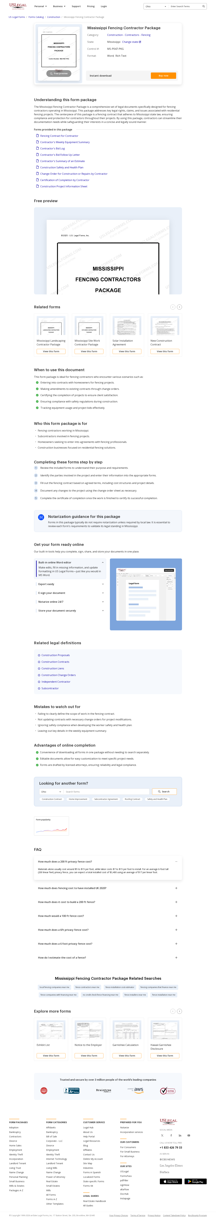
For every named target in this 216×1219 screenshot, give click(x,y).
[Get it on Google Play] (195, 1181)
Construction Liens (53, 668)
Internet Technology (56, 1158)
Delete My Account (93, 1158)
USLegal (124, 1171)
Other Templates (55, 1203)
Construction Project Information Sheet (63, 186)
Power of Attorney (55, 1176)
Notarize (124, 1127)
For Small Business (130, 1151)
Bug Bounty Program (197, 1215)
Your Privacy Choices (118, 1215)
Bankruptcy (15, 1132)
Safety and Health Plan (157, 799)
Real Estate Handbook (94, 1201)
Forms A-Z (51, 1199)
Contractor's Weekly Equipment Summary (65, 142)
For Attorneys (127, 1156)
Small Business (17, 1181)
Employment (15, 1149)
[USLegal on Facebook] (171, 1135)
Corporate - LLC (54, 1140)
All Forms (51, 1194)
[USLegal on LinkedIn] (179, 1135)
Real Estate (52, 1181)
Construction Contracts (55, 662)
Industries (88, 1167)
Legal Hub (88, 1127)
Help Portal (89, 1136)
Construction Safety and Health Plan (61, 167)
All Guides (88, 1205)
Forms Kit (88, 1185)
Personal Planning (18, 1176)
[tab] (70, 568)
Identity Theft (16, 1154)
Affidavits (51, 1127)
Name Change (16, 1172)
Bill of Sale (51, 1136)
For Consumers (128, 1147)
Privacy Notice (154, 1215)
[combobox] (156, 6)
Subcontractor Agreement (106, 799)
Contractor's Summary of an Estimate (62, 161)
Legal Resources (91, 1140)
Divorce (13, 1140)
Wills (48, 1190)
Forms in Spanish (92, 1172)
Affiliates (87, 1149)
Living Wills (51, 1167)
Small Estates (53, 1185)
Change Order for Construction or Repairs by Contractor (74, 173)
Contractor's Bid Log (52, 148)
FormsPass (126, 1175)
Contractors (15, 1136)
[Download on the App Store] (171, 1181)
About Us (88, 1132)
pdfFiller (124, 1180)
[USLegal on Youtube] (188, 1135)
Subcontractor (50, 688)
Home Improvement (78, 799)
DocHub (124, 1193)
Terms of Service (137, 1215)
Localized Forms (91, 1176)
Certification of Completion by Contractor (64, 180)
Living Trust (15, 1167)
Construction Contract (52, 799)
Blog (85, 1145)
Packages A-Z (16, 1190)
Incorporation (16, 1158)
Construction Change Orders (59, 675)
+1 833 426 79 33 (171, 1147)
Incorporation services (131, 1132)
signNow (124, 1184)
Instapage (125, 1198)
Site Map (87, 1163)
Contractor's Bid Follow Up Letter (60, 155)
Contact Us (89, 1154)
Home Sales (15, 1145)
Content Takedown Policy (174, 1215)
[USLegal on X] (162, 1135)
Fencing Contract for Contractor (59, 136)
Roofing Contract (132, 799)
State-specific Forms (93, 1181)
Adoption (14, 1127)
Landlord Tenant (17, 1163)
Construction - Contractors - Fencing (129, 35)
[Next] (179, 307)
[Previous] (172, 307)
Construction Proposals (56, 655)
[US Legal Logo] (168, 1121)
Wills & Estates (16, 1185)
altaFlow (124, 1189)
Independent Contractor (56, 681)
